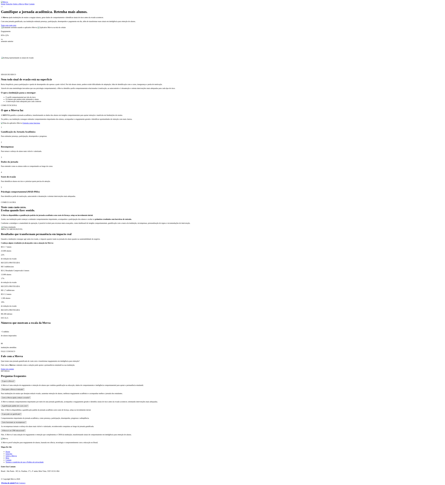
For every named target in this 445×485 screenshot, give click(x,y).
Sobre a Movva (18, 4)
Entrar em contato (7, 369)
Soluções (9, 4)
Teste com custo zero (8, 25)
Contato (32, 4)
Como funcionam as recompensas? (14, 422)
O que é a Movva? (8, 381)
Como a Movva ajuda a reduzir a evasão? (16, 398)
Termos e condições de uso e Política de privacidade (25, 462)
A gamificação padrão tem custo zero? (15, 406)
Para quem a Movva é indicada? (13, 389)
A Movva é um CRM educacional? (13, 430)
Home (3, 4)
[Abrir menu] (2, 6)
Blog (26, 4)
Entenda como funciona (31, 123)
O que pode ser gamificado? (11, 414)
